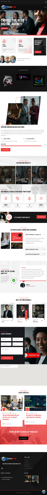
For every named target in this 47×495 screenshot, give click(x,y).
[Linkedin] (2, 468)
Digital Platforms (8, 181)
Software (5, 413)
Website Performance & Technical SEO (33, 234)
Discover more (41, 216)
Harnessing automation (40, 181)
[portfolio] (7, 175)
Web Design (29, 413)
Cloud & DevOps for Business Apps (32, 254)
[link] (7, 312)
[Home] (8, 7)
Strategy (11, 178)
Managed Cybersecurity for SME (32, 249)
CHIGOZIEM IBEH (4, 321)
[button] (45, 175)
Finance (23, 178)
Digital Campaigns (24, 181)
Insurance (7, 178)
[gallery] (27, 478)
